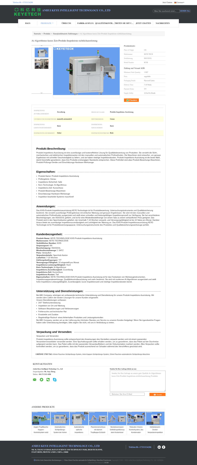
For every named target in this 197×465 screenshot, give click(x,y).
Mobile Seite (39, 460)
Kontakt (159, 395)
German (180, 2)
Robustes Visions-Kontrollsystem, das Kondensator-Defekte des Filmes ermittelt (136, 432)
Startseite (37, 33)
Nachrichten (163, 23)
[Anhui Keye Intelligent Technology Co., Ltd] (27, 12)
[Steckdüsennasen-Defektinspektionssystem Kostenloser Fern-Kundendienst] (117, 418)
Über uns (66, 23)
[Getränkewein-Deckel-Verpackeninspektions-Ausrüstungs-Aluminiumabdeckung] (155, 418)
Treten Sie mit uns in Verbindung (124, 23)
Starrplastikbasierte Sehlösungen (65, 33)
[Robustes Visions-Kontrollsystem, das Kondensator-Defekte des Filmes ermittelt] (136, 418)
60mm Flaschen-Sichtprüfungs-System (67, 354)
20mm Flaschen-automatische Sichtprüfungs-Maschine (130, 354)
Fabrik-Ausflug (85, 23)
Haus (27, 23)
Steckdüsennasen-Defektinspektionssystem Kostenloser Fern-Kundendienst (117, 431)
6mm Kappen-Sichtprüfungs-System (95, 354)
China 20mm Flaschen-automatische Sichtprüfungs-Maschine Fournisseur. (88, 460)
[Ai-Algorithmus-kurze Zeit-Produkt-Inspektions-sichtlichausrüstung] (41, 52)
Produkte (46, 23)
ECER (107, 462)
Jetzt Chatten (167, 2)
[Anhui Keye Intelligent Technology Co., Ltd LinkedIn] (159, 447)
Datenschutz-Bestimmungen (53, 460)
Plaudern (133, 100)
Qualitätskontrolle (105, 23)
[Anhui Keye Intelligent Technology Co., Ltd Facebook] (164, 447)
